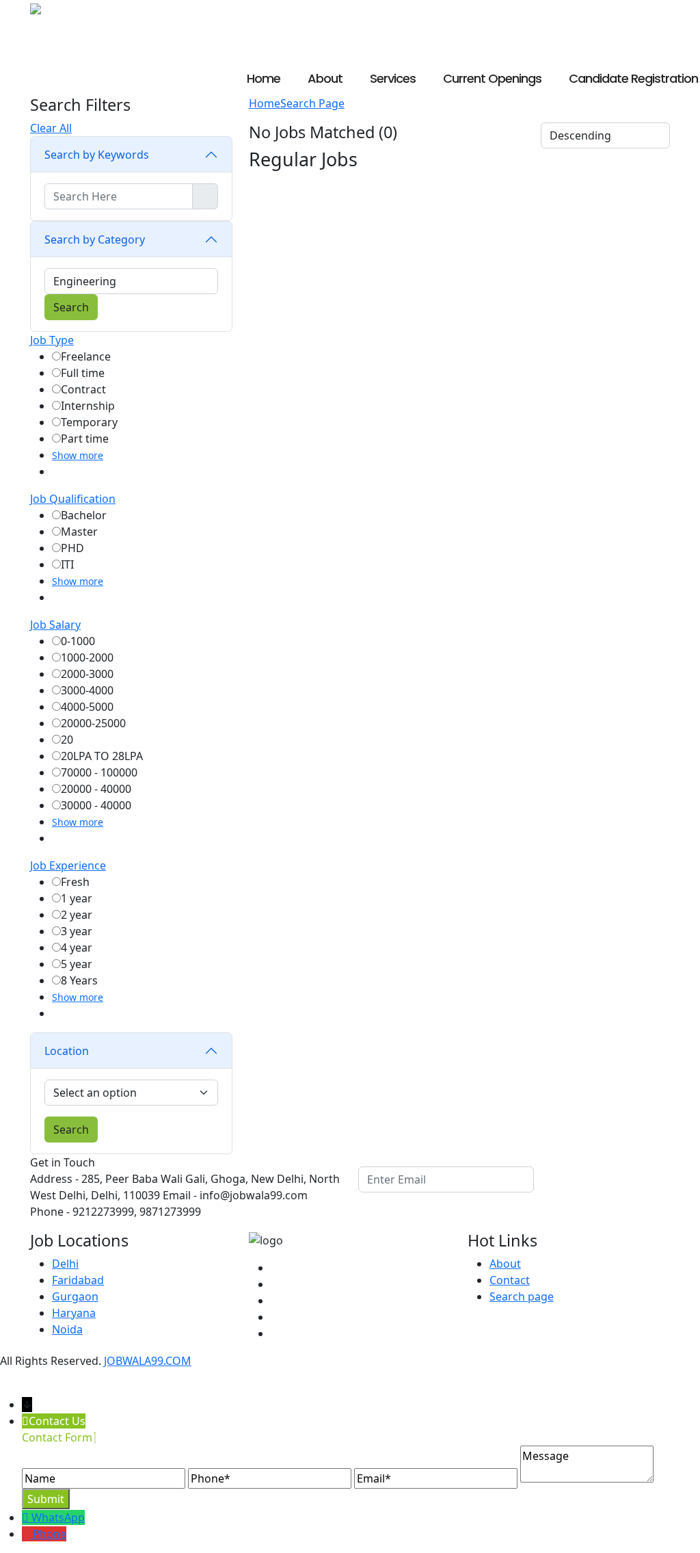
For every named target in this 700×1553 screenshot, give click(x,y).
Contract (83, 389)
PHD (72, 548)
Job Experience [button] (68, 865)
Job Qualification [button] (73, 498)
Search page (521, 1296)
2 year (76, 914)
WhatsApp (58, 1517)
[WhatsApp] (26, 1517)
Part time (85, 438)
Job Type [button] (52, 340)
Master (79, 531)
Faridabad (78, 1280)
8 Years (79, 980)
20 (67, 739)
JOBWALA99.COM (147, 1360)
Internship (88, 405)
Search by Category (94, 239)
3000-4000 (87, 690)
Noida (67, 1329)
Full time (83, 372)
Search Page (312, 103)
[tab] (131, 340)
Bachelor (84, 515)
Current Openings (492, 78)
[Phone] (27, 1533)
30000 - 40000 (96, 805)
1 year (76, 898)
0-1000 (78, 641)
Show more (77, 455)
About (325, 78)
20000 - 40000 (96, 788)
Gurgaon (75, 1296)
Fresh (75, 881)
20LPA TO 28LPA (102, 756)
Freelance (86, 356)
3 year (76, 931)
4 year (76, 947)
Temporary (89, 422)
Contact (509, 1280)
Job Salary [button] (55, 624)
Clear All (51, 127)
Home (263, 78)
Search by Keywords (96, 154)
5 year (76, 963)
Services (393, 78)
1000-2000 (87, 657)
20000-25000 (93, 723)
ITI (67, 564)
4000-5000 (87, 706)
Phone (49, 1533)
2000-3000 (87, 673)
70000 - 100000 (99, 772)
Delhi (65, 1263)
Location (66, 1050)
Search (71, 1129)
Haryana (74, 1312)
